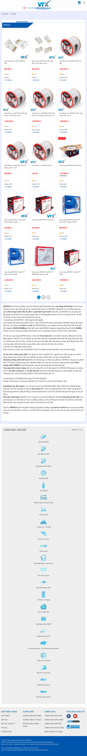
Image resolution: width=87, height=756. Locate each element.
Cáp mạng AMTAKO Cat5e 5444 (70, 165)
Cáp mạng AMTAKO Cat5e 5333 (43, 220)
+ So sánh (7, 80)
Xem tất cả (77, 430)
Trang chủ (5, 14)
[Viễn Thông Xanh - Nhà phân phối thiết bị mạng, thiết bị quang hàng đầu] (43, 5)
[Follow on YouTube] (75, 716)
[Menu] (84, 2)
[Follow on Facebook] (69, 716)
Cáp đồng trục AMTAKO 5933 (42, 165)
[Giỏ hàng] (79, 3)
